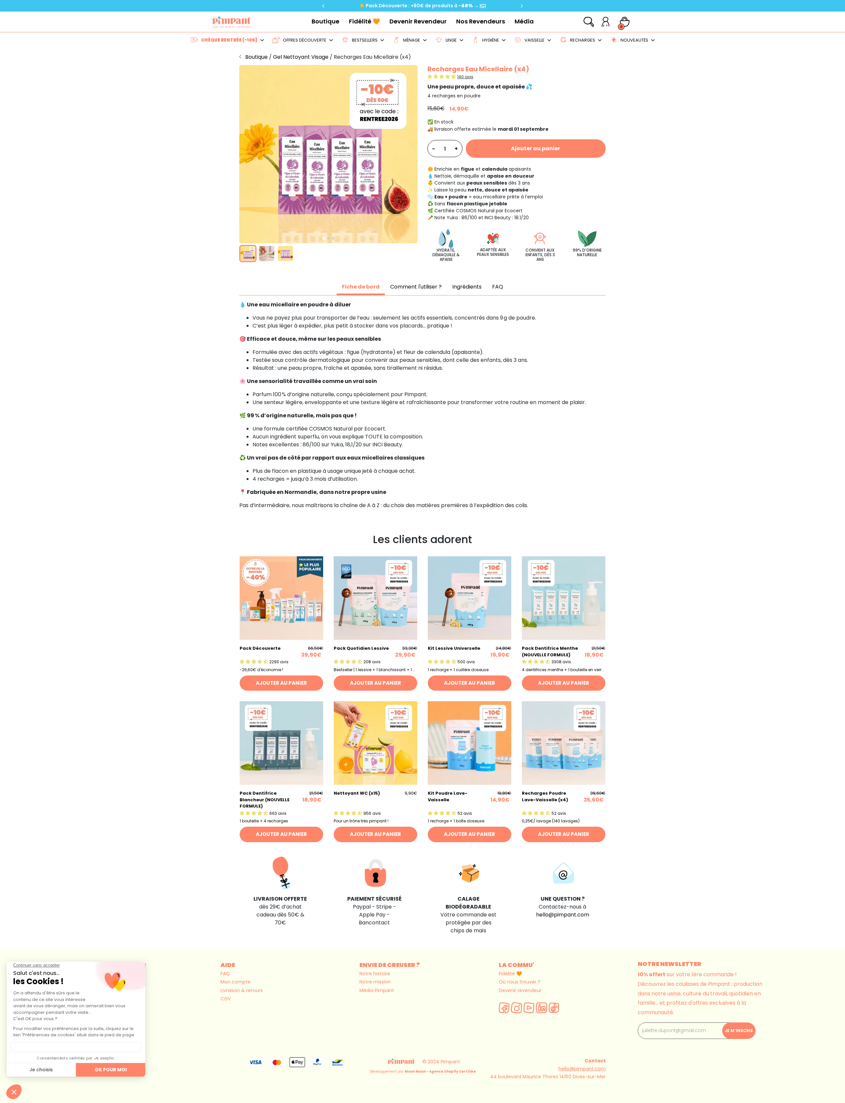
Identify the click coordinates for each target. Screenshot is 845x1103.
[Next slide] (521, 6)
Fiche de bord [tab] (361, 287)
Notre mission (375, 982)
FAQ (225, 973)
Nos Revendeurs (480, 21)
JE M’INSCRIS (739, 1030)
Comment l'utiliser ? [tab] (416, 287)
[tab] (323, 238)
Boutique (325, 21)
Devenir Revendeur (418, 21)
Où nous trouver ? (519, 982)
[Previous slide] (323, 6)
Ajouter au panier (535, 148)
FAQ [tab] (497, 287)
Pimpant (450, 1061)
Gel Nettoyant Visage (301, 57)
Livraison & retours (241, 990)
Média (524, 21)
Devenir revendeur (520, 990)
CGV (225, 998)
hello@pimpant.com (562, 914)
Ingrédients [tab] (467, 287)
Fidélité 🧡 (364, 21)
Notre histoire (374, 973)
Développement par (423, 1071)
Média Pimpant (376, 990)
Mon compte (235, 982)
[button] (247, 253)
